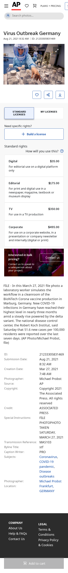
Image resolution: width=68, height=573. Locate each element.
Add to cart (36, 563)
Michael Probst (50, 481)
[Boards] (27, 6)
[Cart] (35, 6)
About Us (15, 528)
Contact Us (17, 539)
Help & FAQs (18, 533)
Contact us (53, 257)
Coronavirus (48, 457)
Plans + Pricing (50, 5)
